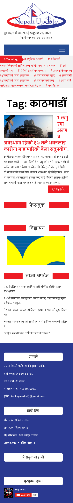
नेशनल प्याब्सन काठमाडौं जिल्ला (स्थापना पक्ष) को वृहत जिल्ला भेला (36, 312)
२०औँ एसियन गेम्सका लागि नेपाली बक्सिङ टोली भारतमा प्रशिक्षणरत (33, 289)
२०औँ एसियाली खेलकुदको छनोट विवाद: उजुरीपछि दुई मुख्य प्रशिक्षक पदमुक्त (35, 301)
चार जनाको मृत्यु (46, 75)
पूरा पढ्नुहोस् (58, 189)
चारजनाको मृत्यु (45, 80)
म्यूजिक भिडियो (35, 59)
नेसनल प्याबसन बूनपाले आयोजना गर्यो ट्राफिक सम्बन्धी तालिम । (36, 324)
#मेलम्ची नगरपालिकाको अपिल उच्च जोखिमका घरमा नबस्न (30, 63)
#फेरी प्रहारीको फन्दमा (33, 70)
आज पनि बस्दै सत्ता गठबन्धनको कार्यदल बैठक (35, 83)
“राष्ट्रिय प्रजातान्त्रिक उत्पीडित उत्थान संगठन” (27, 333)
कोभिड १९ (53, 85)
